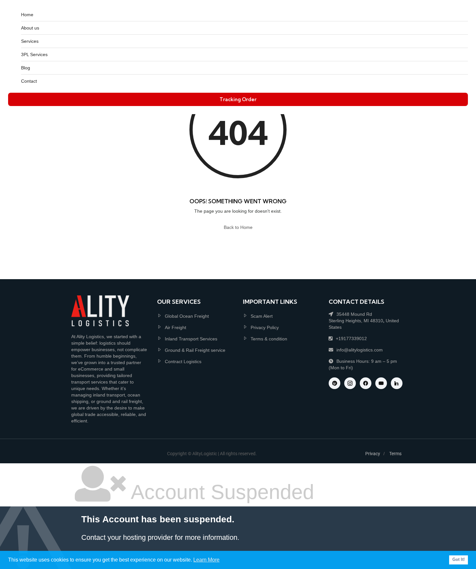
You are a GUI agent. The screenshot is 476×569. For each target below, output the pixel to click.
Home (27, 14)
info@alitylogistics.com (359, 349)
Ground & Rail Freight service (195, 350)
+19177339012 (351, 338)
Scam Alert (262, 316)
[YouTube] (381, 383)
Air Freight (175, 327)
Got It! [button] (458, 559)
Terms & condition (269, 338)
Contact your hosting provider (127, 537)
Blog (25, 67)
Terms (395, 453)
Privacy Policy (265, 327)
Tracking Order (238, 99)
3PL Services (34, 54)
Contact (29, 81)
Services (30, 41)
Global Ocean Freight (187, 316)
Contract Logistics (183, 361)
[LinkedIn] (396, 383)
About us (30, 27)
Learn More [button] (206, 560)
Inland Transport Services (191, 338)
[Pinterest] (334, 383)
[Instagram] (350, 383)
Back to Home (238, 227)
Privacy (372, 453)
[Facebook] (365, 383)
